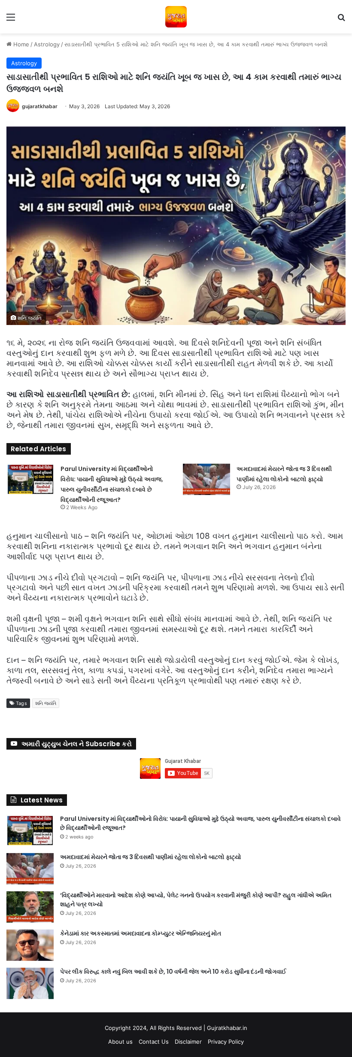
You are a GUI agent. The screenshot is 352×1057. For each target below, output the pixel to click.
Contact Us (154, 1041)
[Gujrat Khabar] (176, 16)
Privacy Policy (226, 1041)
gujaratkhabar (40, 106)
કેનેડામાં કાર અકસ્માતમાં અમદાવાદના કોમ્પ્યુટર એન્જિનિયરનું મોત (140, 933)
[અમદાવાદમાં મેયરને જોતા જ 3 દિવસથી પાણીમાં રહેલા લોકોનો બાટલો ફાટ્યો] (206, 479)
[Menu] (10, 20)
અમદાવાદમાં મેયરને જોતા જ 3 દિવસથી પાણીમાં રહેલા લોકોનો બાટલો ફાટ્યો (150, 857)
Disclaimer (188, 1041)
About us (120, 1041)
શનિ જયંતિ (46, 703)
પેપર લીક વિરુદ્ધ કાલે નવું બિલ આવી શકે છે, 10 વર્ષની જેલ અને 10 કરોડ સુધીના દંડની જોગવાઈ (173, 971)
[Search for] (341, 20)
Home (20, 44)
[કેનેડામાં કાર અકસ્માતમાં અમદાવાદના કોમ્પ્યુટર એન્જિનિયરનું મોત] (30, 945)
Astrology (47, 44)
